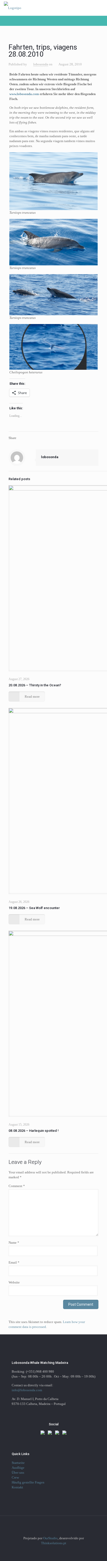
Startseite (18, 1463)
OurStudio (50, 1538)
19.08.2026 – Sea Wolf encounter (34, 908)
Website (14, 1282)
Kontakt (17, 1487)
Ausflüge (18, 1468)
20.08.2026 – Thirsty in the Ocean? (35, 685)
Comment (17, 1186)
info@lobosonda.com (27, 1390)
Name (14, 1242)
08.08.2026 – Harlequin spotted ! (34, 1131)
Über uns (18, 1472)
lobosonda (40, 64)
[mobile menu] (100, 7)
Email (14, 1262)
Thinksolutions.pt (53, 1543)
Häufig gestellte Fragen (28, 1482)
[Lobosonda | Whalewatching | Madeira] (12, 7)
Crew (15, 1477)
